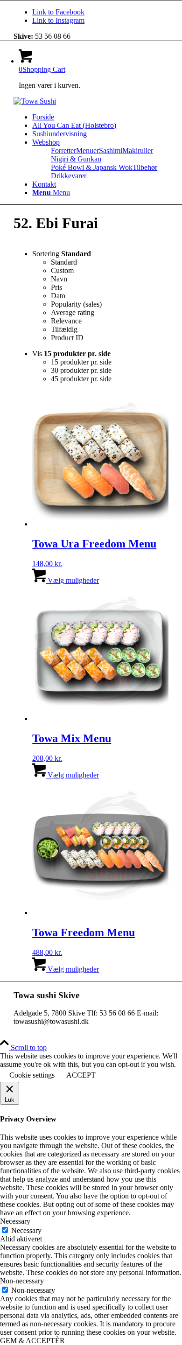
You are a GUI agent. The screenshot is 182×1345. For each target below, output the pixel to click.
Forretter (63, 150)
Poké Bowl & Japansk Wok (92, 167)
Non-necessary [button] (22, 1281)
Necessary (26, 1230)
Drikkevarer (68, 176)
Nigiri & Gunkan (76, 159)
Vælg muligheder (72, 580)
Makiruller (137, 150)
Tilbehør (145, 167)
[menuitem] (100, 117)
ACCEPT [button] (81, 1075)
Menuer (87, 150)
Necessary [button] (15, 1221)
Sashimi (110, 150)
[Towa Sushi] (35, 101)
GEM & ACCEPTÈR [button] (32, 1341)
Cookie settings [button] (32, 1075)
